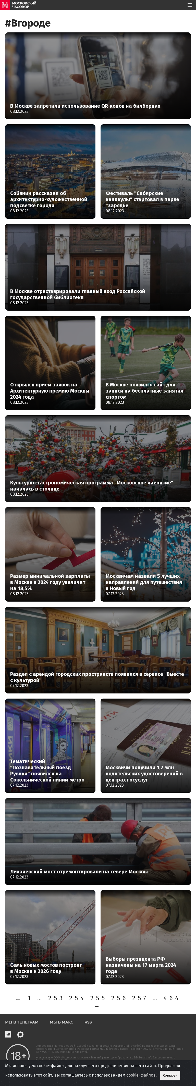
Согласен (170, 1075)
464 (172, 998)
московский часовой (24, 5)
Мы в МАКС (61, 1022)
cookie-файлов (141, 1075)
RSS (88, 1022)
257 (140, 998)
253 (56, 998)
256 (119, 998)
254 (77, 998)
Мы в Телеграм (22, 1022)
